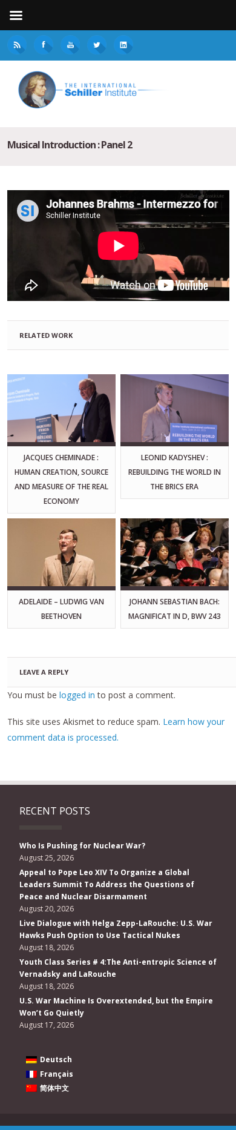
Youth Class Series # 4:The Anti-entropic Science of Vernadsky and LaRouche (118, 968)
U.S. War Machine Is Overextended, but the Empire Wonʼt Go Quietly (116, 1007)
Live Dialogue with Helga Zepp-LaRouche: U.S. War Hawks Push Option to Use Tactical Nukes (115, 929)
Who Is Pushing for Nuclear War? (82, 846)
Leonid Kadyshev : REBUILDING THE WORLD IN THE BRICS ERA (174, 472)
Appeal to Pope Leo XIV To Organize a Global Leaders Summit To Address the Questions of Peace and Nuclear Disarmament (106, 884)
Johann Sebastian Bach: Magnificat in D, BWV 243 (174, 608)
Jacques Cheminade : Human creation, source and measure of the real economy (61, 479)
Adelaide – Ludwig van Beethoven (61, 608)
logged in (77, 695)
